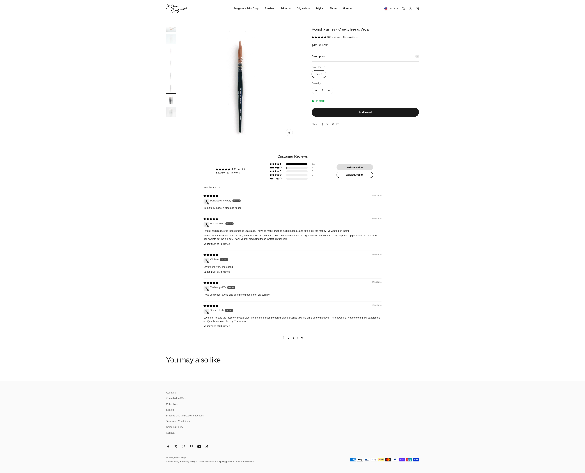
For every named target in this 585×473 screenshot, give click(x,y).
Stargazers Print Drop (246, 8)
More (346, 8)
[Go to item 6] (171, 88)
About (333, 8)
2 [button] (288, 337)
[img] (211, 196)
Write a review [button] (355, 167)
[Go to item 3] (171, 52)
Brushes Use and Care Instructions (185, 415)
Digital (319, 8)
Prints (284, 8)
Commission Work (176, 398)
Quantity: (316, 83)
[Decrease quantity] (316, 90)
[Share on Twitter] (327, 124)
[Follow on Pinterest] (191, 446)
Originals (302, 8)
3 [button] (293, 337)
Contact (170, 432)
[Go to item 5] (171, 76)
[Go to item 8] (171, 112)
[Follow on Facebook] (168, 446)
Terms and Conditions (178, 421)
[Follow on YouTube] (199, 446)
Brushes (270, 8)
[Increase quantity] (328, 90)
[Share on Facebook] (322, 124)
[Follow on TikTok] (207, 446)
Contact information (244, 461)
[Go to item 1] (171, 27)
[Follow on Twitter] (176, 446)
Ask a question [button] (354, 174)
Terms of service (206, 461)
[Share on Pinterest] (332, 124)
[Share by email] (337, 124)
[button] (319, 37)
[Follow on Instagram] (184, 446)
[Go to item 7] (171, 100)
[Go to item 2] (171, 39)
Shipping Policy (174, 427)
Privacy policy (188, 461)
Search (170, 410)
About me (171, 392)
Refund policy (172, 461)
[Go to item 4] (171, 64)
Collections (172, 404)
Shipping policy (224, 461)
